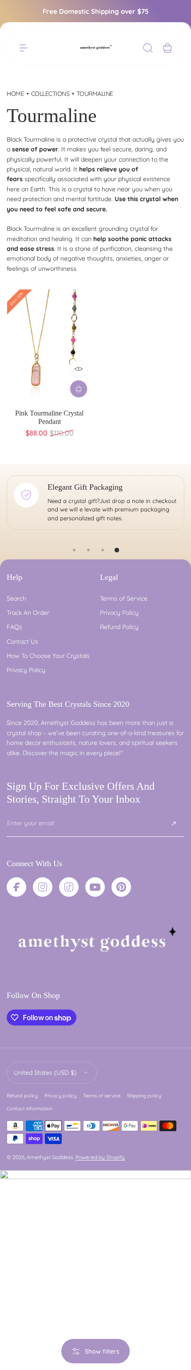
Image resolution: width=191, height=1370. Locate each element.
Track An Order (28, 613)
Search (16, 598)
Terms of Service (123, 598)
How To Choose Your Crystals (48, 656)
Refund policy (22, 1096)
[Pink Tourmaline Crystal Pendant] (49, 345)
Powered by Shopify (100, 1157)
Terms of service (101, 1096)
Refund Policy (119, 627)
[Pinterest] (121, 887)
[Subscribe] (173, 823)
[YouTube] (95, 887)
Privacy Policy (26, 670)
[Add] (79, 389)
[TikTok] (69, 887)
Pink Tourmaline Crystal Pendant (49, 417)
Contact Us (22, 641)
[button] (23, 48)
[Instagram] (42, 887)
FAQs (14, 627)
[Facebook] (16, 887)
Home (15, 94)
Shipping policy (144, 1096)
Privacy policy (60, 1096)
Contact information (29, 1108)
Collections (50, 94)
